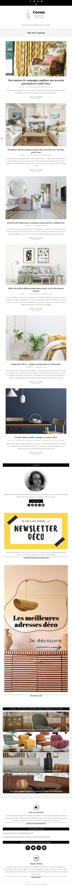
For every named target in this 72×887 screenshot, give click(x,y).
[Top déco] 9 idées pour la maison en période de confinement (36, 223)
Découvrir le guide (36, 696)
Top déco (44, 225)
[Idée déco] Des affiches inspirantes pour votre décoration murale (36, 289)
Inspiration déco (35, 155)
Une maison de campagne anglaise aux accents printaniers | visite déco (36, 82)
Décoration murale (35, 294)
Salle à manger (60, 440)
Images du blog (36, 864)
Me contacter (36, 877)
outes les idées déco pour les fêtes (38, 837)
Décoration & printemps (37, 87)
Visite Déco (49, 87)
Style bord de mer (46, 155)
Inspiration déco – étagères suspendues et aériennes (36, 364)
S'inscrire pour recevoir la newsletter (36, 558)
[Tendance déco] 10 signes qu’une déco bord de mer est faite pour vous (36, 150)
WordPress (43, 884)
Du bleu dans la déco (47, 440)
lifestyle (37, 225)
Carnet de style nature (10, 833)
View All (66, 795)
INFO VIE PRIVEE (36, 812)
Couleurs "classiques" (33, 440)
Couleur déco (21, 440)
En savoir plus (36, 501)
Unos (34, 884)
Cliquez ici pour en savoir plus (36, 823)
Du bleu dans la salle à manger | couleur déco (36, 437)
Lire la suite (36, 97)
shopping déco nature (26, 833)
